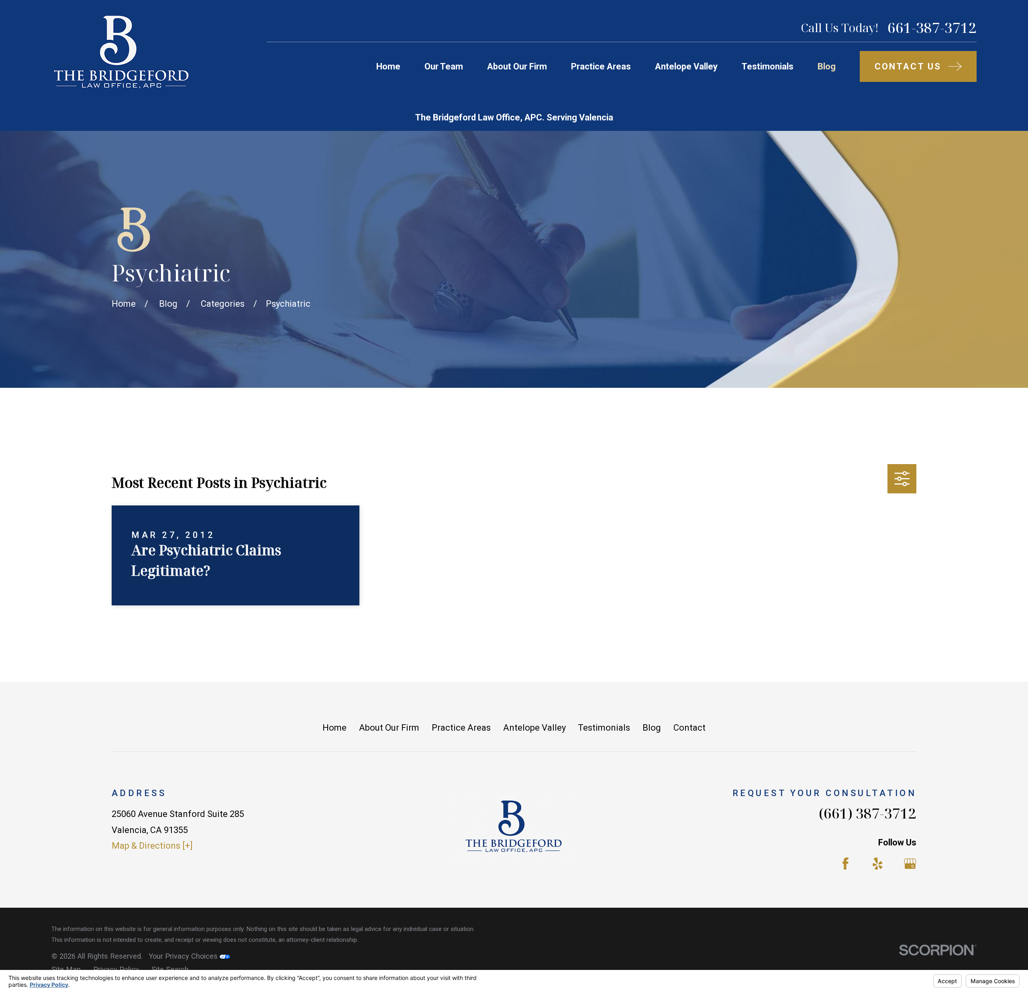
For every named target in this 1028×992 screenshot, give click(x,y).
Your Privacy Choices (184, 956)
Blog (651, 728)
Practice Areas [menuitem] (601, 66)
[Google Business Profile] (910, 864)
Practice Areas (461, 728)
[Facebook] (845, 864)
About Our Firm (389, 728)
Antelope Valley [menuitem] (686, 66)
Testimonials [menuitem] (767, 66)
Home (334, 728)
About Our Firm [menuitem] (517, 66)
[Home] (120, 52)
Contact (689, 728)
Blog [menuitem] (827, 66)
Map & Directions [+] (152, 846)
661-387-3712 (932, 27)
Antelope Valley (534, 728)
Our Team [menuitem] (443, 66)
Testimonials (604, 728)
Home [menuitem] (388, 66)
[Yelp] (877, 864)
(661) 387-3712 (867, 813)
